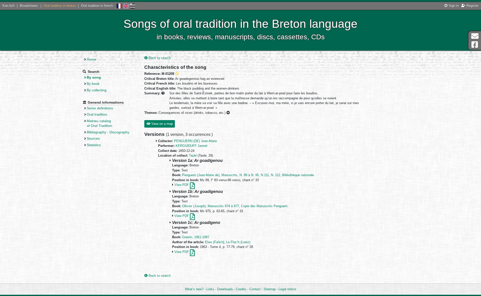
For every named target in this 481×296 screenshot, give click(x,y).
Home (91, 59)
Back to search (159, 58)
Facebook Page (474, 44)
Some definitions (100, 108)
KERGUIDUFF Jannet (191, 146)
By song (94, 77)
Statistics (94, 145)
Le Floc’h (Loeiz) (238, 242)
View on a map (161, 124)
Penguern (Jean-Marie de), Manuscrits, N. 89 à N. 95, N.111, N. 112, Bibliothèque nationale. (248, 175)
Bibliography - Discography (108, 132)
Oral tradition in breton (60, 6)
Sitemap (270, 289)
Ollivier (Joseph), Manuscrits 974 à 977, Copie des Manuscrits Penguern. (235, 206)
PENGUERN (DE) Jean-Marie (195, 141)
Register (471, 6)
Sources (93, 138)
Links (210, 289)
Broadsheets (29, 6)
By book (93, 84)
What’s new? (194, 289)
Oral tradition (97, 114)
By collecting (96, 90)
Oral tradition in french (97, 6)
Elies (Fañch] (214, 242)
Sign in (453, 6)
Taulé (193, 155)
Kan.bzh (9, 6)
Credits (241, 289)
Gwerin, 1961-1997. (196, 237)
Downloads (225, 289)
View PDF (182, 185)
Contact (255, 289)
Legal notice (287, 289)
